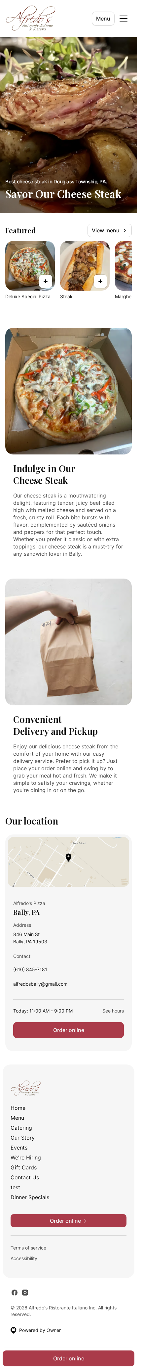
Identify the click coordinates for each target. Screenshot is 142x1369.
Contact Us (25, 1177)
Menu (103, 18)
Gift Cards (24, 1167)
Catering (21, 1127)
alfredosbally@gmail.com (40, 985)
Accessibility (24, 1258)
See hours (113, 1011)
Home (18, 1108)
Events (19, 1147)
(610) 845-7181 (30, 971)
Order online (68, 1030)
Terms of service (28, 1248)
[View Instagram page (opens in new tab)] (25, 1293)
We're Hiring (26, 1157)
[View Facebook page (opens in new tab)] (14, 1293)
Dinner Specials (30, 1197)
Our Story (23, 1137)
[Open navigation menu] (123, 18)
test (15, 1187)
